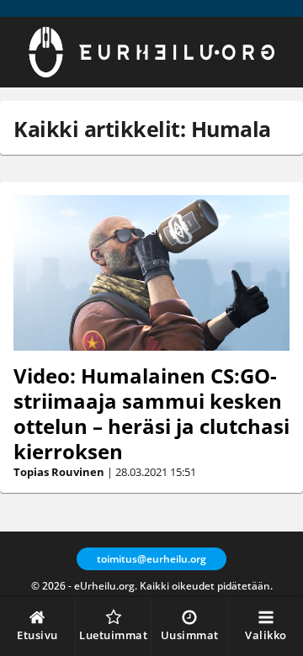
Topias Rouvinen (58, 471)
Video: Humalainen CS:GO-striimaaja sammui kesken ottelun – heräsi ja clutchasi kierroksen (151, 413)
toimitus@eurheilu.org (151, 559)
